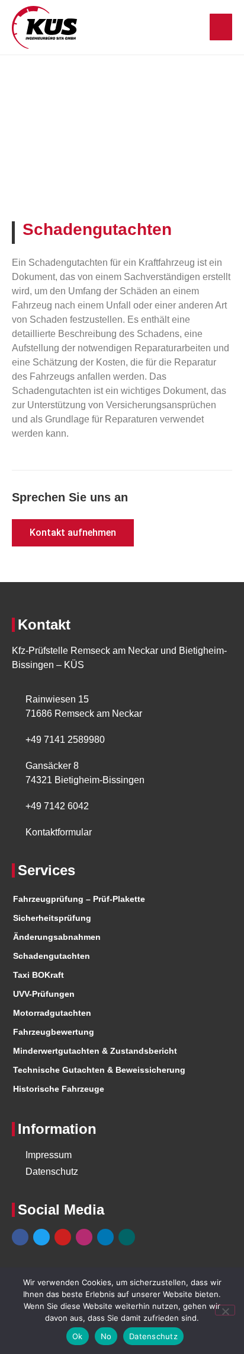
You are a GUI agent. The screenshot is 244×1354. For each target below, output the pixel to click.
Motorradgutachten (52, 1013)
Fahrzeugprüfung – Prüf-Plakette (79, 899)
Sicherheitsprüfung (52, 918)
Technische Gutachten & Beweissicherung (99, 1070)
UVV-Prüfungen (44, 994)
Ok (77, 1336)
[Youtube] (62, 1237)
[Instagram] (84, 1237)
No (106, 1336)
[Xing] (126, 1237)
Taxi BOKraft (38, 975)
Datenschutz (153, 1336)
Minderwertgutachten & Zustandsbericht (95, 1051)
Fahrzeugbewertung (53, 1032)
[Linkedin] (105, 1237)
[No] (225, 1310)
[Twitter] (41, 1237)
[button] (221, 27)
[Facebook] (20, 1237)
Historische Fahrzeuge (58, 1089)
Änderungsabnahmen (57, 937)
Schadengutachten (51, 956)
